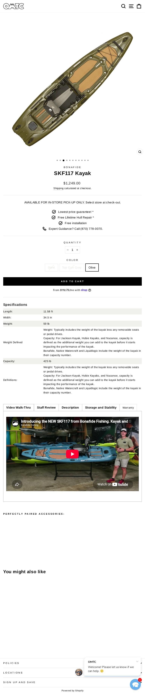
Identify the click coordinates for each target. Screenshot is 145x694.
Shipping (58, 188)
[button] (135, 684)
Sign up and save (19, 682)
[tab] (18, 407)
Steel (51, 267)
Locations (13, 672)
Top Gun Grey (72, 267)
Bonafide (72, 167)
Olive (92, 267)
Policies (11, 663)
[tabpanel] (72, 456)
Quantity (72, 242)
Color (72, 260)
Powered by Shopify (72, 690)
